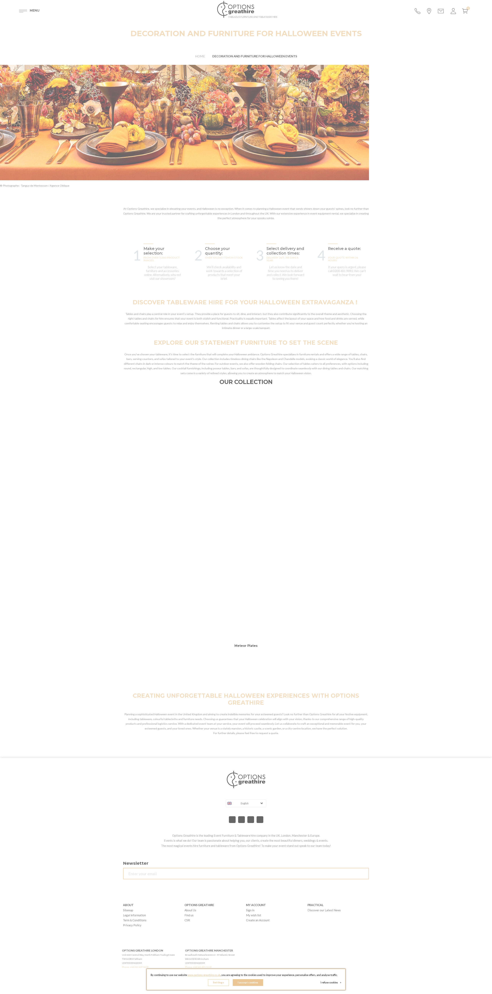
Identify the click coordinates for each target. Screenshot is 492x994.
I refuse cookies (330, 982)
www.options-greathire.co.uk (204, 974)
